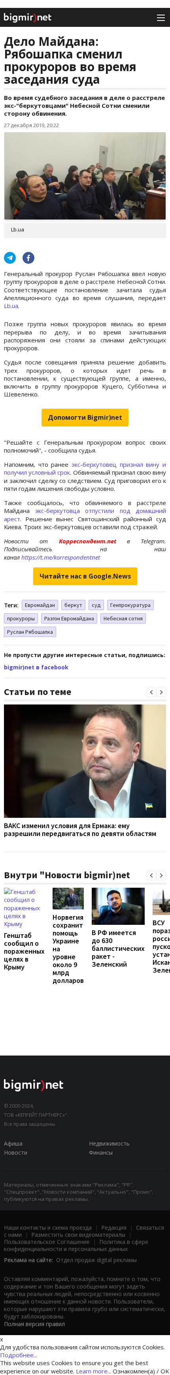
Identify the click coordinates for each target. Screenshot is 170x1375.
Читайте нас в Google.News (85, 576)
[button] (151, 692)
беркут (73, 605)
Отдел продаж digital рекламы (96, 1260)
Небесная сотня (123, 618)
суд (96, 605)
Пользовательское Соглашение (47, 1241)
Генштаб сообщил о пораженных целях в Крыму (24, 951)
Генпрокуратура (130, 605)
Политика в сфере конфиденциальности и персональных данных (76, 1245)
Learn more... (93, 1371)
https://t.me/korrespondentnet (60, 557)
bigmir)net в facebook (36, 667)
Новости (15, 1152)
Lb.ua (11, 306)
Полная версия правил (34, 1324)
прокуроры (21, 618)
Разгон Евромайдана (69, 618)
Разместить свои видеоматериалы (78, 1234)
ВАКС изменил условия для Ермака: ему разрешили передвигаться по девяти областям (80, 829)
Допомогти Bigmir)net (85, 417)
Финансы (101, 1152)
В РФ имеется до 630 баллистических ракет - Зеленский (118, 948)
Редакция (114, 1227)
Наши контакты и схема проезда (48, 1227)
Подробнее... (18, 1355)
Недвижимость (109, 1143)
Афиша (13, 1143)
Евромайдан (40, 605)
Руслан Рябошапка (30, 631)
